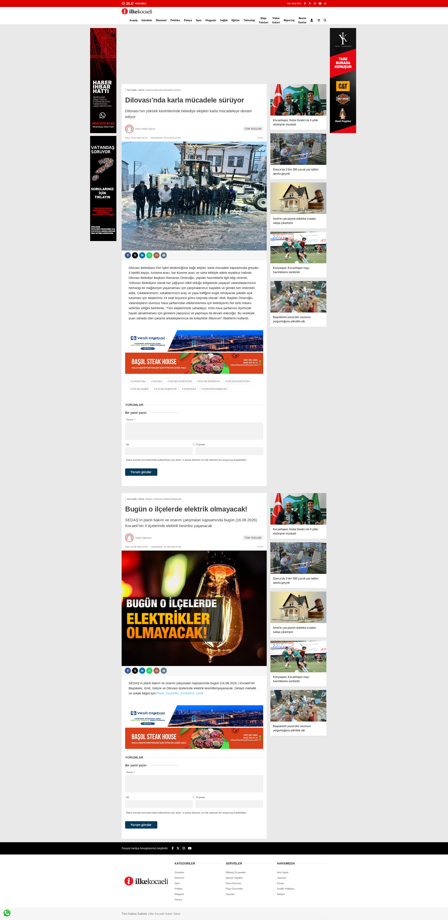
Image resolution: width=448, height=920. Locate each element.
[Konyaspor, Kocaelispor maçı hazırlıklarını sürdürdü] (298, 247)
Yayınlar (230, 894)
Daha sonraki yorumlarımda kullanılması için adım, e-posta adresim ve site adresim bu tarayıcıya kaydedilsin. (186, 459)
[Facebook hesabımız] (305, 3)
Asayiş (134, 20)
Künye (280, 883)
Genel (260, 137)
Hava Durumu (233, 883)
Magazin (210, 20)
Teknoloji (249, 20)
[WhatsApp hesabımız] (325, 3)
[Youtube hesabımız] (320, 3)
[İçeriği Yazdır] (164, 255)
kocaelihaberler (166, 389)
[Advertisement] (224, 57)
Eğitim (236, 20)
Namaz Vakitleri (234, 877)
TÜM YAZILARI (253, 128)
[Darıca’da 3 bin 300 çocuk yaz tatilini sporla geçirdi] (298, 149)
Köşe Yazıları (263, 20)
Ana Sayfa (282, 872)
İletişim (281, 894)
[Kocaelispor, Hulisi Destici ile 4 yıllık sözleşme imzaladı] (298, 100)
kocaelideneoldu (209, 381)
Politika (175, 20)
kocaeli (157, 381)
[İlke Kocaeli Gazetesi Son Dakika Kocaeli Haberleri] (137, 13)
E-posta (200, 444)
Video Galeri (276, 20)
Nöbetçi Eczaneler (236, 872)
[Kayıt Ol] (312, 20)
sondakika (190, 389)
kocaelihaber (140, 389)
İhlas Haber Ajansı (145, 128)
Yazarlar (281, 877)
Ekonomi (161, 20)
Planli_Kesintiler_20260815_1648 (179, 693)
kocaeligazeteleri (238, 381)
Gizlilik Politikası (286, 888)
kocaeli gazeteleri (180, 381)
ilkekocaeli (139, 381)
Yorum (130, 419)
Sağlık (224, 20)
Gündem (146, 20)
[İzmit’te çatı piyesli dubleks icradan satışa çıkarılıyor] (298, 198)
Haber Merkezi (143, 537)
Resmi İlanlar (302, 20)
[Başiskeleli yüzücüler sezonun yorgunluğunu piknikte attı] (298, 297)
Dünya (188, 20)
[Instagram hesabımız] (315, 3)
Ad (127, 444)
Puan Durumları (234, 888)
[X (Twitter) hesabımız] (310, 3)
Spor (199, 20)
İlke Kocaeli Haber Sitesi (165, 913)
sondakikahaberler (215, 389)
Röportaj (289, 20)
